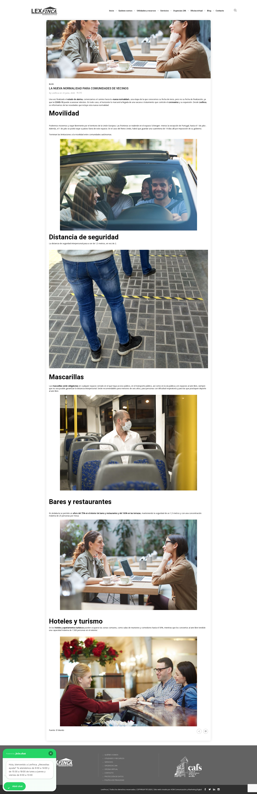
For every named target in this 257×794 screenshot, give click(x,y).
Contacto (109, 773)
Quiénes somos (111, 755)
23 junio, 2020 (69, 93)
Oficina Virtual (111, 769)
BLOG (51, 84)
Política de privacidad (114, 780)
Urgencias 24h (111, 765)
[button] (50, 753)
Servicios (109, 762)
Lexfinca (55, 93)
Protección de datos (114, 776)
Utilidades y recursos (114, 758)
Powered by (10, 754)
